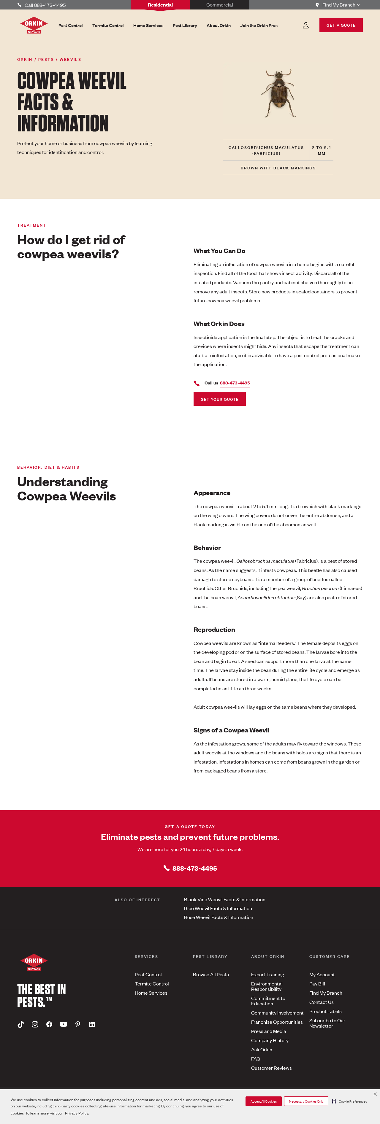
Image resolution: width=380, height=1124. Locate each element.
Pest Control (148, 974)
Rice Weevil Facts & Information (218, 908)
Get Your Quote (220, 399)
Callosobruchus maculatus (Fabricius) (266, 150)
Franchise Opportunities (277, 1021)
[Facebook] (49, 1024)
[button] (349, 1101)
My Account (322, 974)
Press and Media (268, 1031)
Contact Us (321, 1002)
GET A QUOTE (341, 25)
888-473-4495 (194, 868)
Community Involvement (277, 1012)
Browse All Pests (211, 974)
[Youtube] (63, 1024)
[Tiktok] (20, 1024)
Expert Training (267, 974)
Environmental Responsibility (267, 986)
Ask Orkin (261, 1049)
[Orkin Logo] (34, 25)
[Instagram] (35, 1024)
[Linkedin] (92, 1024)
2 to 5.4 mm (321, 150)
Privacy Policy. (77, 1113)
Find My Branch (325, 992)
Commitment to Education (268, 1001)
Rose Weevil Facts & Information (218, 917)
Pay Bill (317, 983)
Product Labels (325, 1011)
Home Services (151, 992)
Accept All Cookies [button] (264, 1101)
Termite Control (152, 983)
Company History (270, 1040)
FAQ (255, 1058)
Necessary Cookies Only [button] (306, 1101)
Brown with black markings (278, 167)
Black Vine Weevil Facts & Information (224, 899)
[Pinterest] (77, 1024)
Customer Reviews (271, 1067)
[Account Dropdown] (306, 25)
